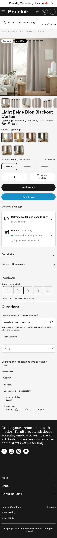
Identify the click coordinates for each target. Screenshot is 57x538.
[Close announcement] (52, 3)
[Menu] (3, 12)
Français (51, 507)
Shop (12, 31)
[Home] (18, 12)
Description (8, 254)
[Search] (45, 12)
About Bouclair (11, 494)
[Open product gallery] (28, 67)
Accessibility (7, 518)
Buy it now (28, 197)
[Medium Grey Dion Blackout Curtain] (18, 150)
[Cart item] (53, 12)
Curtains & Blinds (26, 31)
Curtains (41, 31)
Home (4, 31)
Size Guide (50, 160)
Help (4, 477)
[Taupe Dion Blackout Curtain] (6, 150)
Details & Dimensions (13, 264)
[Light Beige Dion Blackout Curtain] (7, 137)
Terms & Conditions (11, 507)
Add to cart (28, 187)
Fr (37, 11)
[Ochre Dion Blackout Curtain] (19, 137)
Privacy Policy (8, 512)
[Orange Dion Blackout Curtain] (31, 137)
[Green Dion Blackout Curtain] (43, 137)
